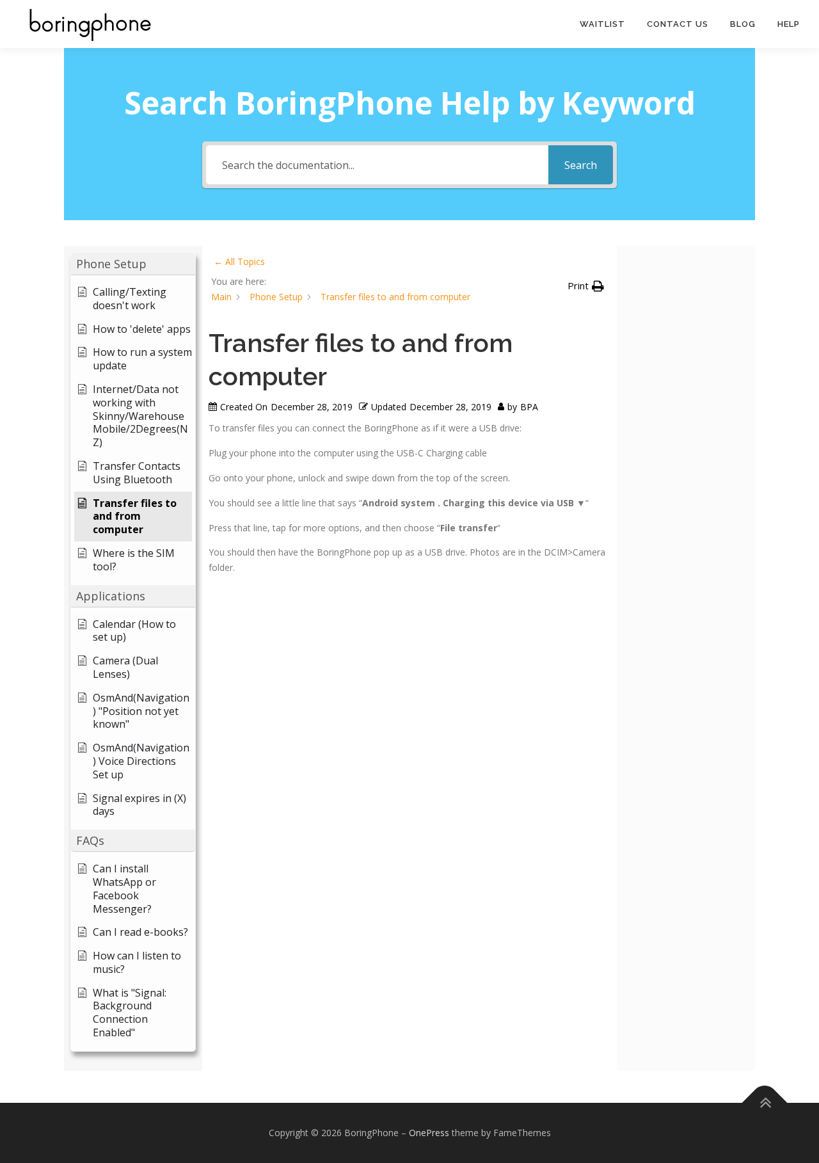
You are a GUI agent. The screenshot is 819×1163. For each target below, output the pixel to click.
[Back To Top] (765, 1103)
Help (788, 24)
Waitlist (602, 24)
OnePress (429, 1133)
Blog (743, 24)
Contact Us (677, 24)
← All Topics (239, 261)
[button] (133, 264)
